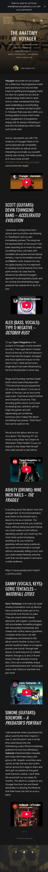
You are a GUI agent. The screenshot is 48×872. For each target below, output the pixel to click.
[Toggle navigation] (34, 21)
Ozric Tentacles (16, 54)
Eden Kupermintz (28, 68)
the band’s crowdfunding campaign (22, 162)
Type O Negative (24, 57)
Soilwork (33, 54)
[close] (45, 6)
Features (13, 45)
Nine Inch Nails (23, 51)
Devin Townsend (23, 48)
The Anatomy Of (29, 45)
